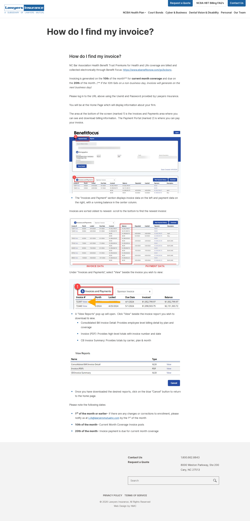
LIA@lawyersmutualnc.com (103, 418)
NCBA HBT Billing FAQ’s (210, 3)
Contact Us (236, 3)
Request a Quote (180, 3)
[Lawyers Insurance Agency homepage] (24, 9)
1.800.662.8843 (190, 457)
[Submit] (215, 480)
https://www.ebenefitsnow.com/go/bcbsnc (147, 69)
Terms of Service (135, 495)
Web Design (120, 506)
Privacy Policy (112, 495)
